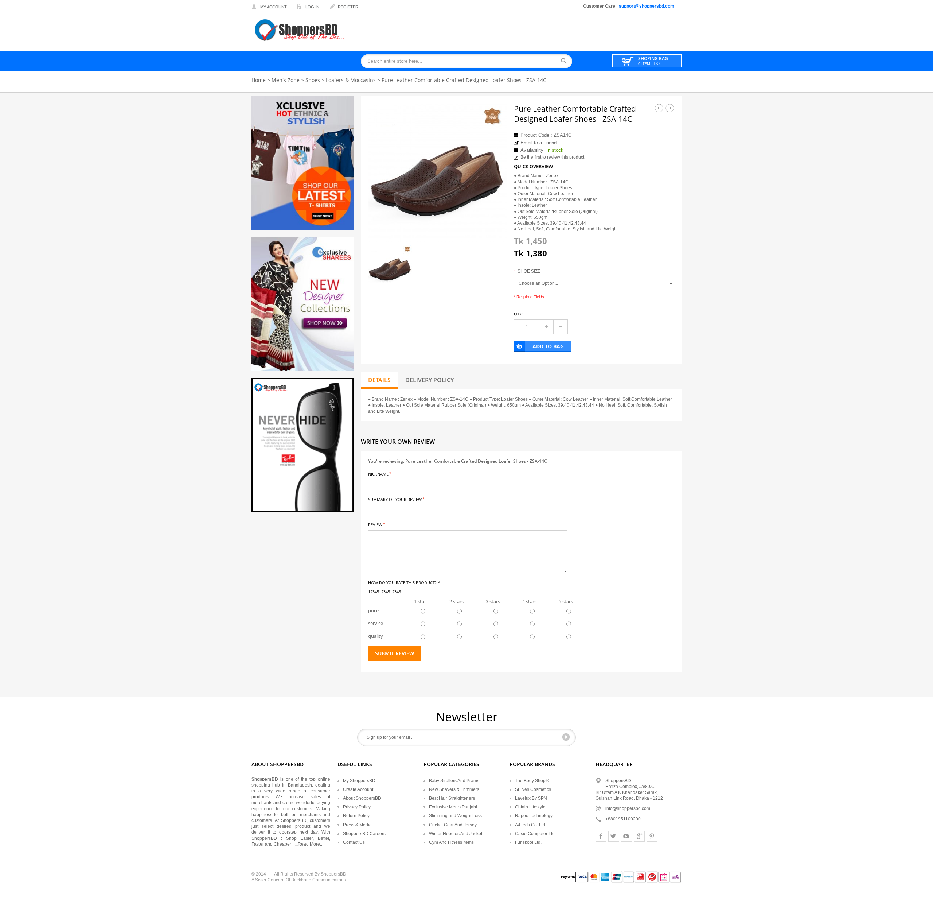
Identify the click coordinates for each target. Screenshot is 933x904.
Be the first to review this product (552, 157)
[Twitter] (613, 836)
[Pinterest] (652, 836)
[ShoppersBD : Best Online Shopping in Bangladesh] (299, 30)
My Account (273, 7)
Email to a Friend (538, 143)
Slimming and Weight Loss (455, 815)
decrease (560, 326)
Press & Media (357, 824)
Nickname (378, 473)
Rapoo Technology (534, 815)
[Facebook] (601, 836)
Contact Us (354, 842)
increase (546, 326)
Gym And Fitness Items (451, 842)
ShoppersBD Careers (364, 833)
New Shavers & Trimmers (454, 789)
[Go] (566, 737)
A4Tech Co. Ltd (530, 824)
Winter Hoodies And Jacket (455, 833)
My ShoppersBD (359, 780)
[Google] (639, 836)
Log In (312, 7)
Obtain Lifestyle (530, 807)
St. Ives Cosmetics (533, 789)
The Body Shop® (532, 780)
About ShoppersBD (362, 798)
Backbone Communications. (319, 879)
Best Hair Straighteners (452, 798)
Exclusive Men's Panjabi (453, 807)
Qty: (518, 314)
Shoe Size (527, 271)
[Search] (566, 61)
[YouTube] (626, 836)
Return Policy (356, 815)
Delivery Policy (429, 380)
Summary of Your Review (395, 499)
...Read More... (308, 844)
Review (375, 524)
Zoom (494, 230)
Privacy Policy (357, 807)
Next (669, 108)
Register (348, 7)
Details (379, 380)
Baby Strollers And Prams (454, 780)
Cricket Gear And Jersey (453, 824)
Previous (659, 108)
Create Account (358, 789)
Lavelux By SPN (531, 798)
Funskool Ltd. (528, 842)
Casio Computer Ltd (535, 833)
